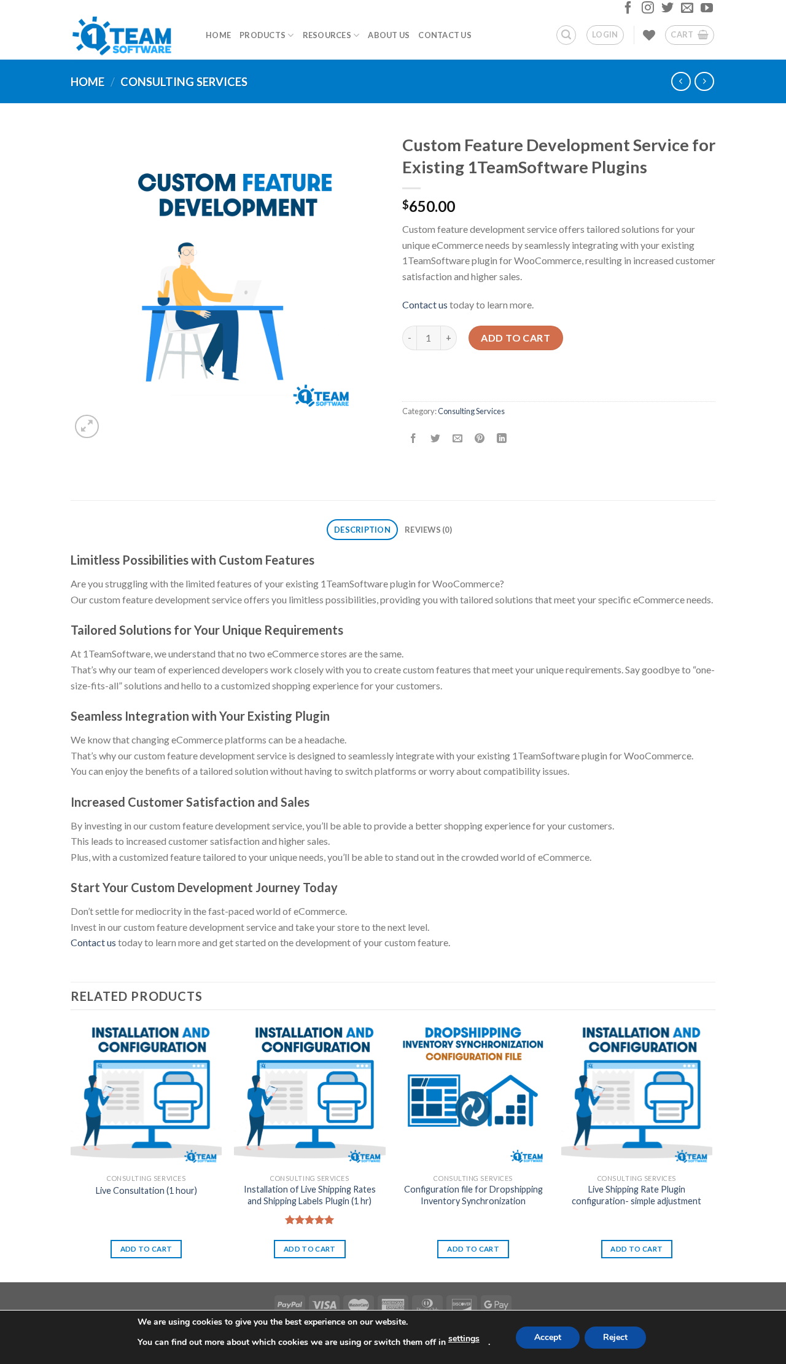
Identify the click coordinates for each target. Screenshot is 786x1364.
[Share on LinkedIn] (502, 439)
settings (464, 1338)
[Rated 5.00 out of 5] (310, 1219)
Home (218, 35)
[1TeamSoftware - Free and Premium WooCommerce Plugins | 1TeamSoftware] (129, 35)
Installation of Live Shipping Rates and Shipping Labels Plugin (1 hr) (310, 1195)
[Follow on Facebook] (626, 10)
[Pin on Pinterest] (480, 439)
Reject (615, 1337)
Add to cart (515, 337)
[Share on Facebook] (413, 439)
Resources (327, 35)
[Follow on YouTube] (705, 10)
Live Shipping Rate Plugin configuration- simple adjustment (636, 1195)
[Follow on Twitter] (666, 10)
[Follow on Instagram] (646, 10)
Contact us (425, 304)
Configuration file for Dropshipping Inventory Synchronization (473, 1195)
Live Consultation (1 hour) (146, 1190)
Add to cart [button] (146, 1249)
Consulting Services (183, 81)
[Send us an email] (685, 10)
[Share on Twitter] (436, 439)
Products (262, 35)
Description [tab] (362, 530)
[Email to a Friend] (458, 439)
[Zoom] (87, 427)
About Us (389, 35)
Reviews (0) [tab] (428, 530)
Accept (547, 1337)
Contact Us (445, 35)
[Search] (566, 35)
